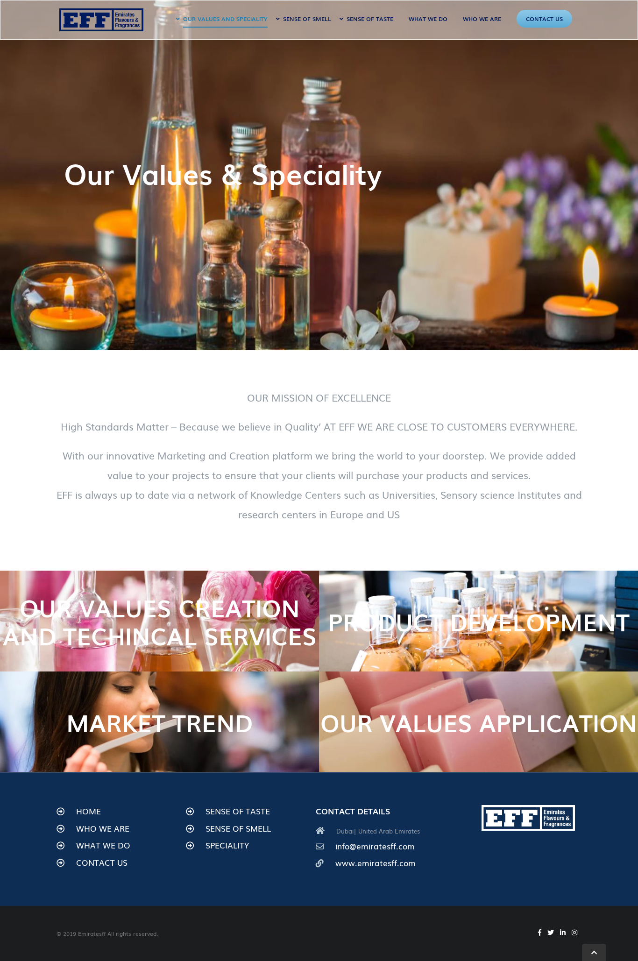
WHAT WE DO (428, 18)
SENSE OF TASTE (370, 18)
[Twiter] (550, 932)
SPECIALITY (227, 845)
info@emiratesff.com (375, 846)
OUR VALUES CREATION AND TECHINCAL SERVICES (160, 621)
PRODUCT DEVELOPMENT (479, 621)
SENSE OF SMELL (307, 18)
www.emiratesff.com (375, 863)
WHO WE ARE (482, 18)
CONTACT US (544, 18)
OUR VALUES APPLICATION (478, 722)
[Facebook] (539, 932)
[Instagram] (574, 932)
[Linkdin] (563, 932)
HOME (88, 811)
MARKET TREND (159, 722)
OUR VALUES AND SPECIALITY (225, 18)
